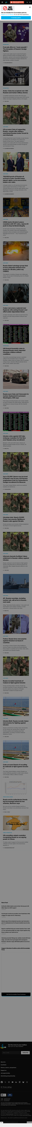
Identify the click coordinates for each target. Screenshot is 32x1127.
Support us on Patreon (7, 14)
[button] (2, 2)
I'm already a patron (16, 17)
